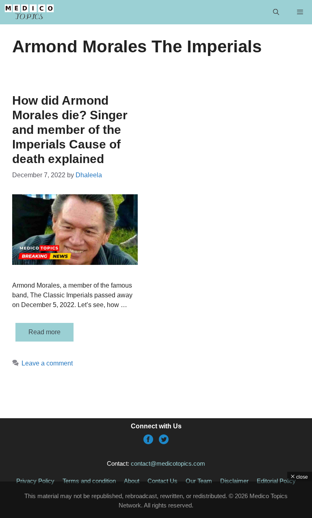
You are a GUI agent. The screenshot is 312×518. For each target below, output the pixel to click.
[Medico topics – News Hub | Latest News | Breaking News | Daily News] (29, 12)
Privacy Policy (35, 480)
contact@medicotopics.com (168, 463)
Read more (44, 332)
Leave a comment (47, 363)
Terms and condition (89, 480)
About (131, 480)
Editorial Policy (276, 480)
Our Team (199, 480)
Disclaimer (234, 480)
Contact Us (162, 480)
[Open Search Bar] (276, 12)
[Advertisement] (156, 499)
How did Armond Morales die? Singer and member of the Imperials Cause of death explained (70, 130)
